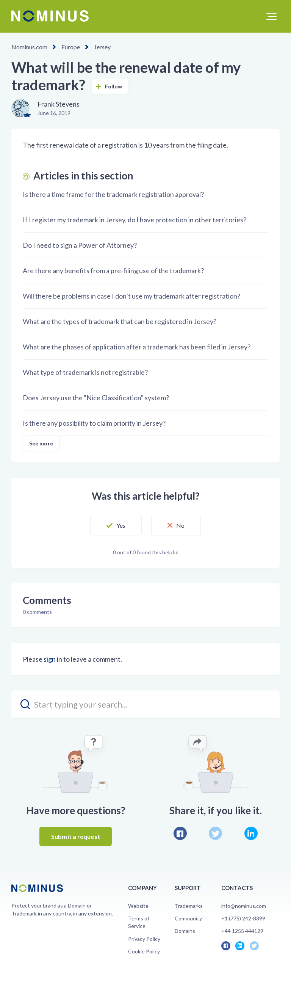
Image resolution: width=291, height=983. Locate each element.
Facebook (180, 833)
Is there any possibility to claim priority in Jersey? (94, 423)
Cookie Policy (144, 951)
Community (188, 918)
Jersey (102, 46)
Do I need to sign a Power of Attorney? (80, 245)
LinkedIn (251, 833)
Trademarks (189, 906)
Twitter (215, 833)
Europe (70, 46)
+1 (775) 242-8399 (243, 918)
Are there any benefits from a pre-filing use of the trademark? (113, 270)
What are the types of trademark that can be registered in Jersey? (119, 321)
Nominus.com (29, 46)
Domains (185, 931)
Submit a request (75, 836)
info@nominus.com (243, 906)
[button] (271, 16)
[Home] (50, 16)
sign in (53, 659)
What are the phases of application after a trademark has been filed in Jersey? (136, 347)
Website (138, 906)
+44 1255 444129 (242, 931)
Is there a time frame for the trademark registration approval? (113, 194)
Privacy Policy (144, 939)
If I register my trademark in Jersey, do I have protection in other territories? (134, 219)
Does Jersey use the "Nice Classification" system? (96, 397)
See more (41, 443)
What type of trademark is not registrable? (85, 372)
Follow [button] (113, 86)
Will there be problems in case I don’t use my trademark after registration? (131, 296)
